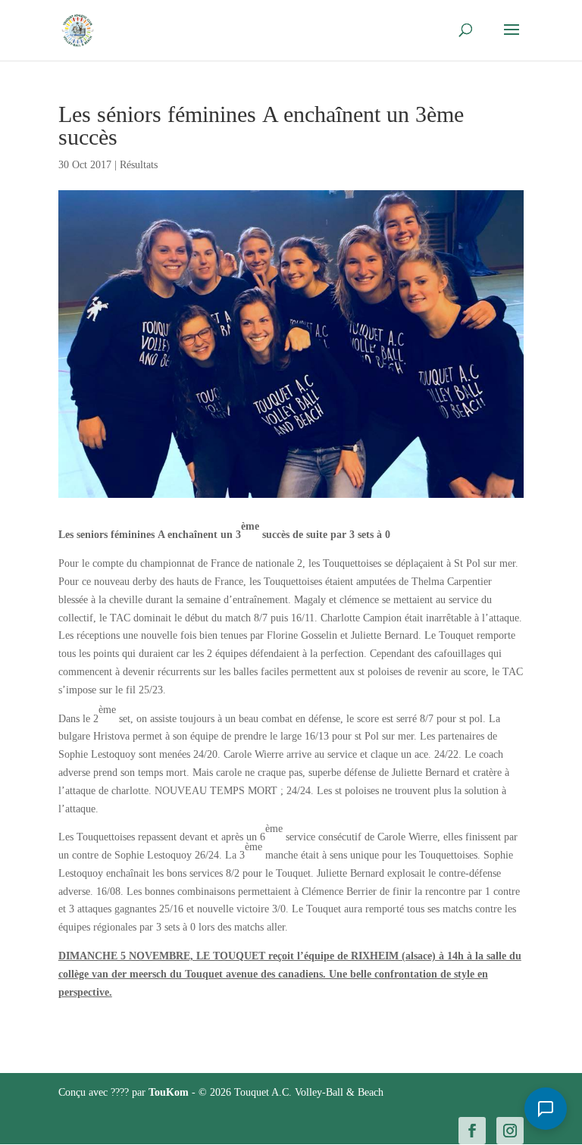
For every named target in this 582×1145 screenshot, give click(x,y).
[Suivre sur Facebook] (472, 1130)
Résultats (139, 164)
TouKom (170, 1092)
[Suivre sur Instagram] (510, 1130)
